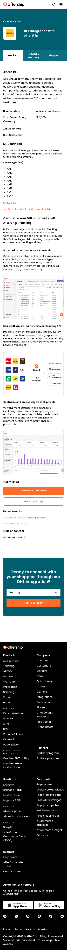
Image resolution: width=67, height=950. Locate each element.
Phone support (12, 537)
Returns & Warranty (33, 55)
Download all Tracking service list (29, 209)
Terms (18, 929)
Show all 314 (10, 203)
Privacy (7, 929)
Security (30, 929)
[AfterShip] (14, 4)
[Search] (54, 4)
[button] (33, 297)
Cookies (42, 929)
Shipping (54, 55)
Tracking (13, 55)
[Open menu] (61, 4)
